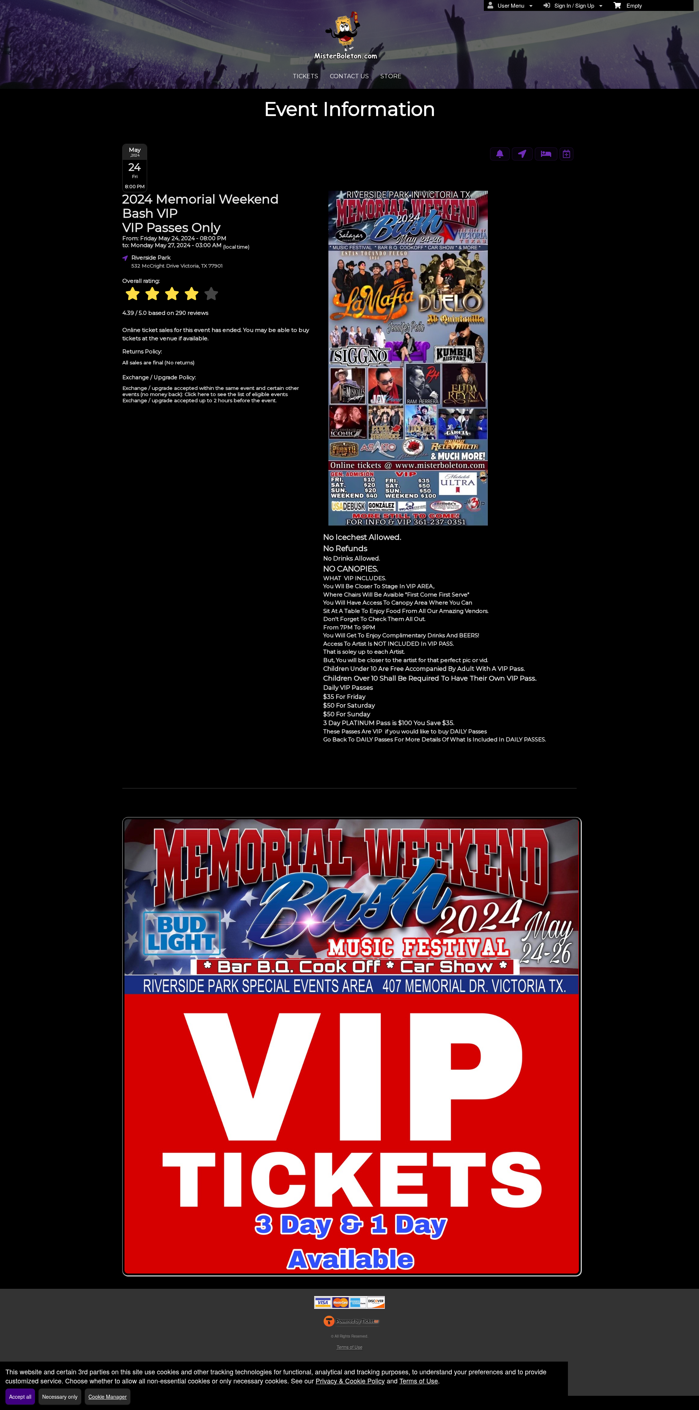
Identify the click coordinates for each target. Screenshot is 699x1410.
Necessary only (60, 1396)
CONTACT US (349, 76)
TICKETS (305, 76)
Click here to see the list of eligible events (236, 394)
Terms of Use (350, 1347)
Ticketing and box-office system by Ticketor (351, 1323)
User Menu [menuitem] (509, 5)
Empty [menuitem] (631, 5)
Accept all (20, 1396)
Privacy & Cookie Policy (350, 1380)
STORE (391, 76)
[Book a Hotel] (546, 154)
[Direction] (522, 154)
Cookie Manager (107, 1396)
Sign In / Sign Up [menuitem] (573, 5)
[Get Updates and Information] (499, 154)
